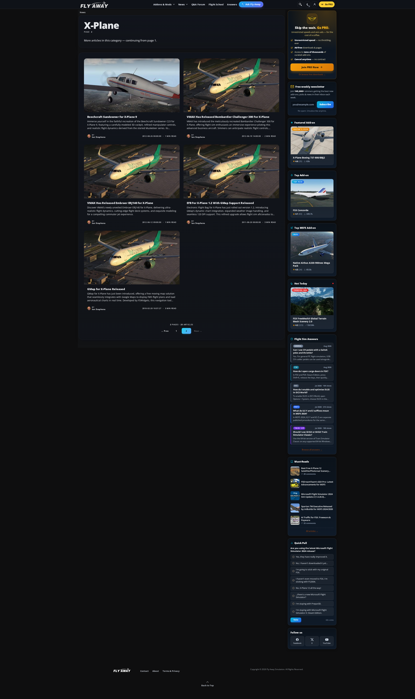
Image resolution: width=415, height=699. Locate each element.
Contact (144, 671)
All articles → (312, 531)
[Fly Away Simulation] (94, 4)
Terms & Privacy (171, 671)
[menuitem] (251, 4)
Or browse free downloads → (312, 74)
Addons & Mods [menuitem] (162, 4)
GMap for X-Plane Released (132, 272)
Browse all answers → (312, 449)
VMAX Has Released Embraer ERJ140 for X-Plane (132, 186)
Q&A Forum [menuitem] (198, 4)
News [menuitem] (181, 4)
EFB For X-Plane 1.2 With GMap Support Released (231, 186)
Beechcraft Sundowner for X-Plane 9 (132, 99)
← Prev (165, 331)
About (155, 671)
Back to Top (207, 685)
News (82, 12)
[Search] (300, 4)
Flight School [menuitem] (216, 4)
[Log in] (315, 4)
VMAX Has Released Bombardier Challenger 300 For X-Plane (231, 99)
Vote (295, 619)
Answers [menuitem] (232, 4)
